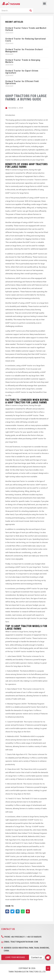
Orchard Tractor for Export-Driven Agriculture (21, 71)
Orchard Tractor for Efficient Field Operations (22, 82)
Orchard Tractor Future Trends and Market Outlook (25, 29)
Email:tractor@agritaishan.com (21, 942)
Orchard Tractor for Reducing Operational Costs (25, 39)
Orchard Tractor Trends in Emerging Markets (22, 61)
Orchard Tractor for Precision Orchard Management (23, 50)
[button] (44, 3)
